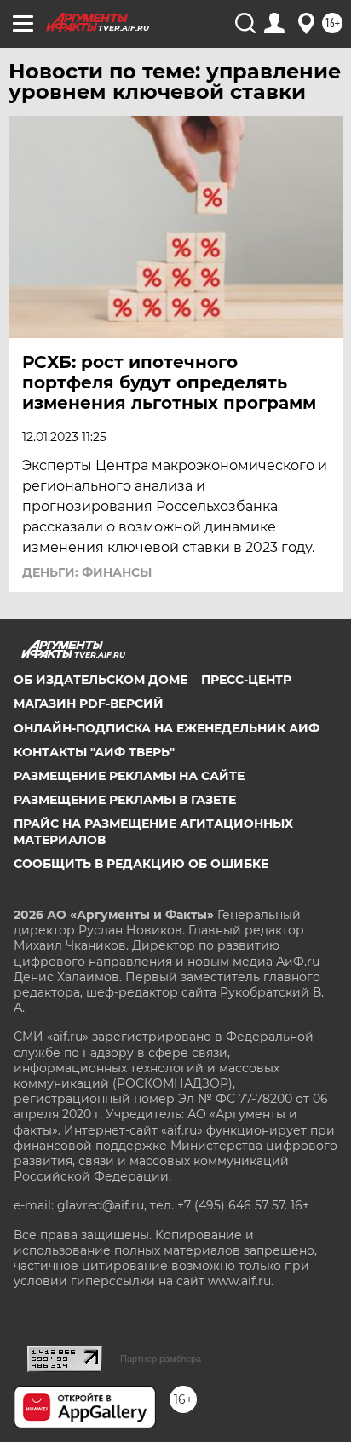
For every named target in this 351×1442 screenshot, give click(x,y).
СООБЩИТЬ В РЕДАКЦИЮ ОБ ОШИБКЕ (141, 863)
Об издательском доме (100, 679)
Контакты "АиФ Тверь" (94, 752)
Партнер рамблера (160, 1358)
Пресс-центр (246, 679)
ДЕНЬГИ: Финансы (87, 572)
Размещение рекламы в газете (125, 799)
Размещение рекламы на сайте (129, 776)
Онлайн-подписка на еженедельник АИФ (166, 728)
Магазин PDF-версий (89, 703)
